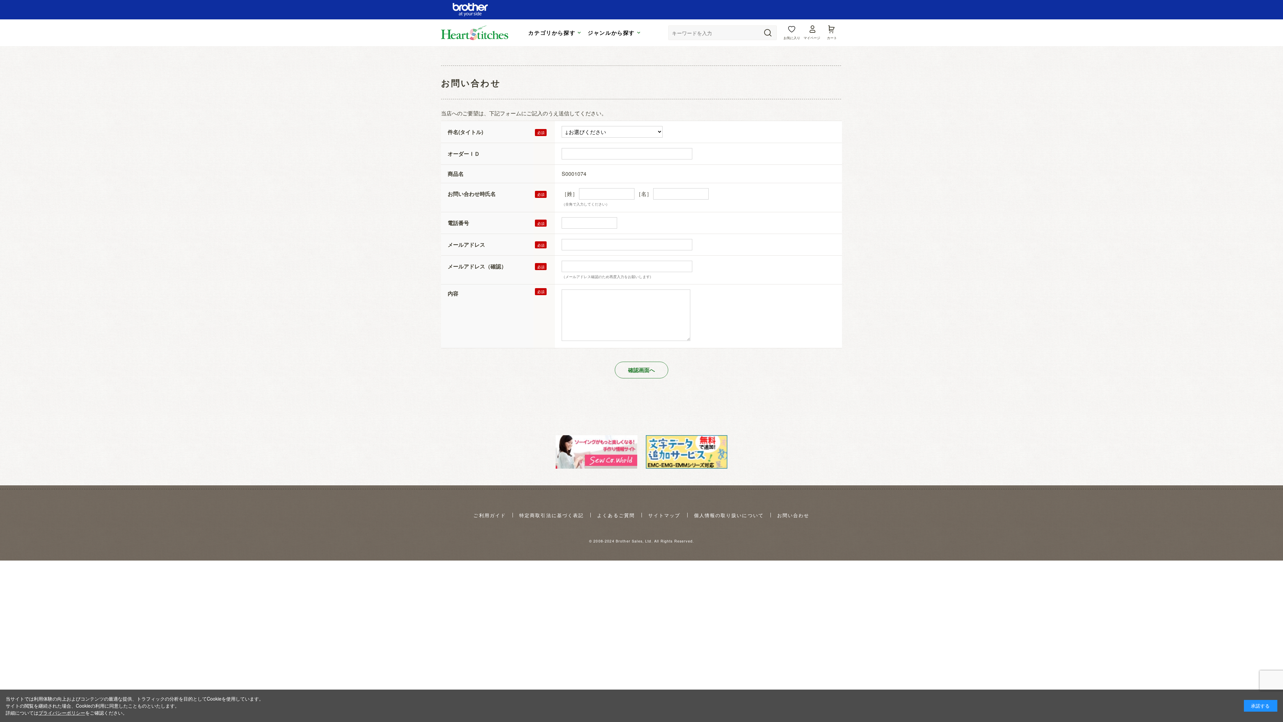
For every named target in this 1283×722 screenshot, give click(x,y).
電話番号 (458, 223)
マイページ (812, 37)
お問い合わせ (793, 515)
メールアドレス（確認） (477, 266)
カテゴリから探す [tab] (551, 32)
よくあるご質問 (616, 515)
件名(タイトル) (465, 132)
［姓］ (570, 194)
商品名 (456, 173)
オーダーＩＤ (464, 153)
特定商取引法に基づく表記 (551, 515)
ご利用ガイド (489, 515)
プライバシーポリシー (61, 712)
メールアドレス (466, 244)
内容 (453, 293)
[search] (767, 32)
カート (832, 37)
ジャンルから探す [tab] (611, 32)
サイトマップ (664, 515)
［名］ (644, 194)
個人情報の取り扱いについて (729, 515)
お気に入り (791, 37)
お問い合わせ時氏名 (472, 194)
